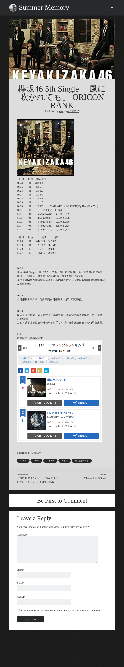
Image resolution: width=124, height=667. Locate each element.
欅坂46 (64, 461)
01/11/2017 (73, 111)
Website (21, 597)
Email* (20, 583)
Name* (20, 569)
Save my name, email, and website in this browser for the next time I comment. (61, 610)
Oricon (36, 461)
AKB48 (23, 461)
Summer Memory (44, 7)
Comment (22, 534)
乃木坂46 (50, 461)
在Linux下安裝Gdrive (95, 478)
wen (61, 111)
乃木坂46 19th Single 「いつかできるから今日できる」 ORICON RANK (39, 480)
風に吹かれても (81, 461)
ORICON (36, 452)
